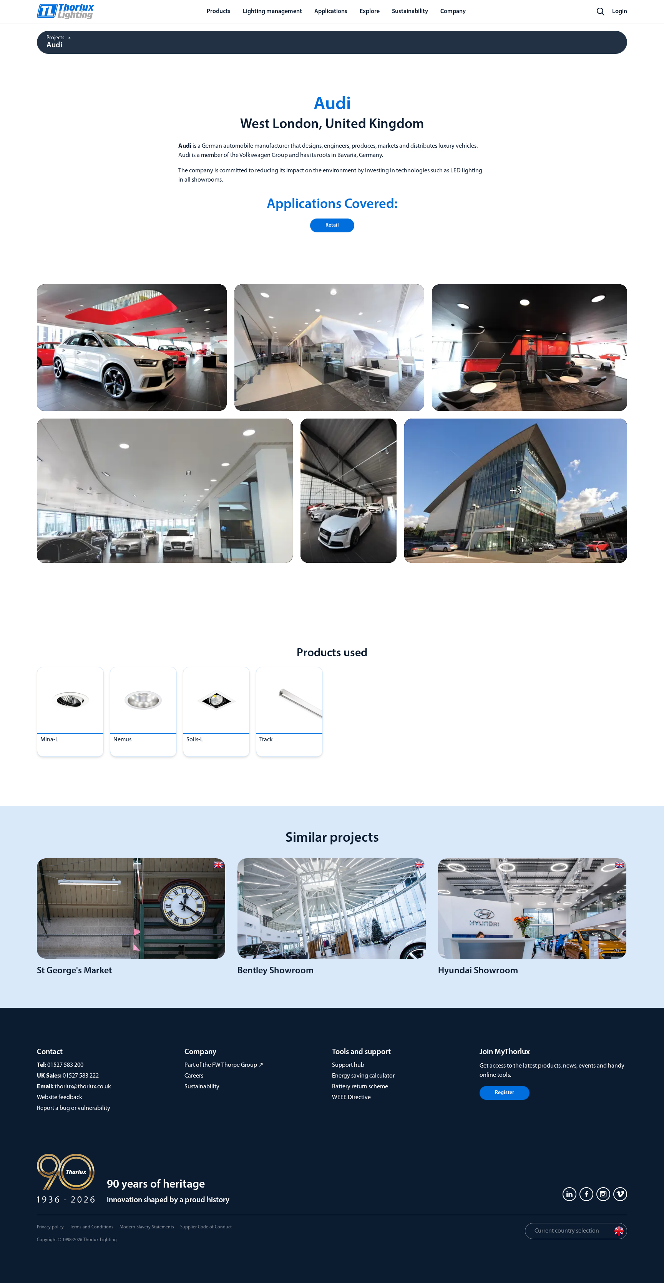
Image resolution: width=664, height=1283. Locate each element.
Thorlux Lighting (100, 1240)
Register (504, 1093)
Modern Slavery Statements (147, 1227)
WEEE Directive (351, 1097)
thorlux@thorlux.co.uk (83, 1087)
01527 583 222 (81, 1076)
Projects (55, 38)
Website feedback (59, 1097)
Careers (193, 1076)
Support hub (348, 1065)
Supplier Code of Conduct (206, 1227)
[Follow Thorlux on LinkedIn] (569, 1194)
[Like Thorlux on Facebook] (586, 1194)
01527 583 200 (65, 1065)
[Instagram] (603, 1194)
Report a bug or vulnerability (73, 1108)
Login (619, 11)
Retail (332, 225)
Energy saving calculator (363, 1076)
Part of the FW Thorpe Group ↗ (223, 1065)
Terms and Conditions (91, 1227)
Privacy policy (50, 1227)
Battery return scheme (360, 1087)
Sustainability (201, 1087)
